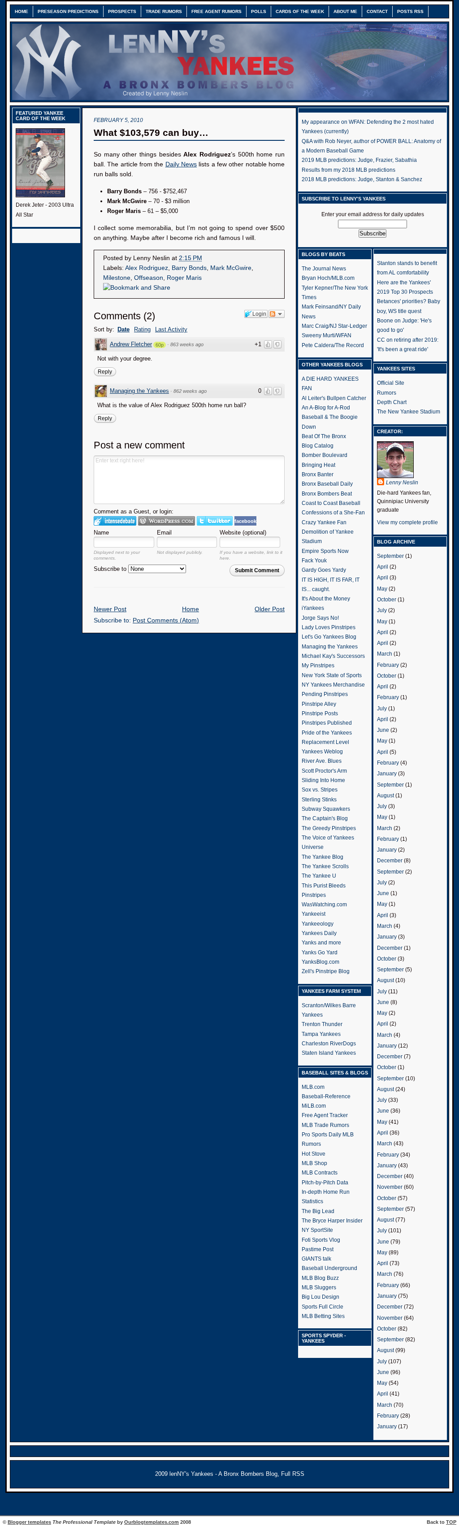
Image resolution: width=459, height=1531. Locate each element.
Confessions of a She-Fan (333, 512)
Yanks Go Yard (320, 952)
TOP (451, 1522)
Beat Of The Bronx (324, 436)
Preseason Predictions (68, 11)
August (385, 795)
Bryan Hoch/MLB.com (328, 278)
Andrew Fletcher (131, 344)
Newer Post (110, 609)
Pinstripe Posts (320, 713)
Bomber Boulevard (324, 455)
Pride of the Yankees (327, 733)
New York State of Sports (332, 675)
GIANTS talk (316, 1259)
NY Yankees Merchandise (333, 685)
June (383, 730)
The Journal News (324, 268)
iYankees (313, 608)
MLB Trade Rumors (325, 1125)
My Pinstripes (318, 665)
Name (101, 532)
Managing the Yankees (139, 390)
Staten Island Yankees (329, 1053)
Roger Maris (184, 277)
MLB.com (313, 1087)
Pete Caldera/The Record (333, 345)
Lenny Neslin (402, 482)
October (386, 599)
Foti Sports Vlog (321, 1240)
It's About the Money (326, 599)
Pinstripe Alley (319, 704)
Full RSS (292, 1474)
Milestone (116, 277)
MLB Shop (314, 1163)
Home (21, 11)
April (382, 567)
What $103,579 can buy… (151, 132)
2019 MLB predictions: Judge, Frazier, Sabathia (359, 160)
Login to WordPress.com (166, 521)
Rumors (386, 393)
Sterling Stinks (319, 799)
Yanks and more (321, 942)
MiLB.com (314, 1106)
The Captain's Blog (325, 818)
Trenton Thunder (322, 1024)
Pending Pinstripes (325, 694)
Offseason (148, 277)
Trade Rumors (164, 11)
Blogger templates (29, 1522)
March (384, 654)
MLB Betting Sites (323, 1316)
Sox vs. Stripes (320, 790)
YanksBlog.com (320, 962)
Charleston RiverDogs (329, 1043)
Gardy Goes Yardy (324, 570)
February (388, 665)
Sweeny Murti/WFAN (326, 335)
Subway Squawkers (326, 809)
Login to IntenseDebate (115, 521)
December (390, 860)
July (382, 610)
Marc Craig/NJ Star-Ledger (334, 326)
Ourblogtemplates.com (151, 1522)
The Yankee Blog (322, 857)
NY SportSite (317, 1230)
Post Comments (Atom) (166, 620)
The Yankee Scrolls (325, 866)
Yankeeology (317, 924)
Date (123, 329)
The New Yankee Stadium (408, 412)
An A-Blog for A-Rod (326, 407)
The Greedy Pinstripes (329, 828)
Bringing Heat (318, 465)
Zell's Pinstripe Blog (326, 971)
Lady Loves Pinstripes (328, 627)
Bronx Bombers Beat (327, 494)
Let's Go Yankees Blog (329, 637)
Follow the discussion (276, 314)
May (382, 589)
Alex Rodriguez (146, 268)
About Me (345, 11)
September (390, 556)
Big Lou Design (320, 1297)
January (387, 773)
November (390, 1187)
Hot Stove (313, 1154)
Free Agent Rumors (216, 11)
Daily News (181, 164)
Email (164, 532)
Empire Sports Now (325, 551)
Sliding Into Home (323, 780)
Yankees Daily (319, 933)
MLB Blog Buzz (320, 1278)
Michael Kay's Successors (333, 656)
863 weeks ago (187, 344)
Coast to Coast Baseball (331, 503)
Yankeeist (313, 914)
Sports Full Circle (322, 1307)
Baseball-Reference (326, 1096)
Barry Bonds (189, 268)
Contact (377, 11)
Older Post (270, 609)
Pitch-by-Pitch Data (325, 1182)
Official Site (390, 383)
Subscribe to (111, 568)
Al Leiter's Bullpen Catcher (334, 398)
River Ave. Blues (322, 761)
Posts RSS (410, 11)
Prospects (122, 11)
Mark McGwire (230, 268)
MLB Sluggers (319, 1287)
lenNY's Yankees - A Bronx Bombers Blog (223, 1474)
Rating (142, 329)
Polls (258, 11)
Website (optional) (243, 532)
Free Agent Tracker (325, 1115)
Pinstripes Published (327, 723)
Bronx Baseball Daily (327, 484)
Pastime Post (317, 1249)
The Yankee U (319, 876)
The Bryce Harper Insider (332, 1221)
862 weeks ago (190, 391)
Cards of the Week (300, 11)
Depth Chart (392, 402)
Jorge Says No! (320, 618)
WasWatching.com (324, 904)
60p (160, 345)
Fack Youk (314, 560)
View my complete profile (407, 522)
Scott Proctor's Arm (324, 771)
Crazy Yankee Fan (324, 522)
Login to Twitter (215, 521)
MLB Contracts (320, 1173)
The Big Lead (318, 1211)
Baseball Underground (329, 1268)
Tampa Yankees (321, 1034)
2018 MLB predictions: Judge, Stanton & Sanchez (362, 179)
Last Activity (171, 329)
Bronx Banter (317, 474)
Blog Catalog (317, 446)
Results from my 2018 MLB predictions (348, 170)
